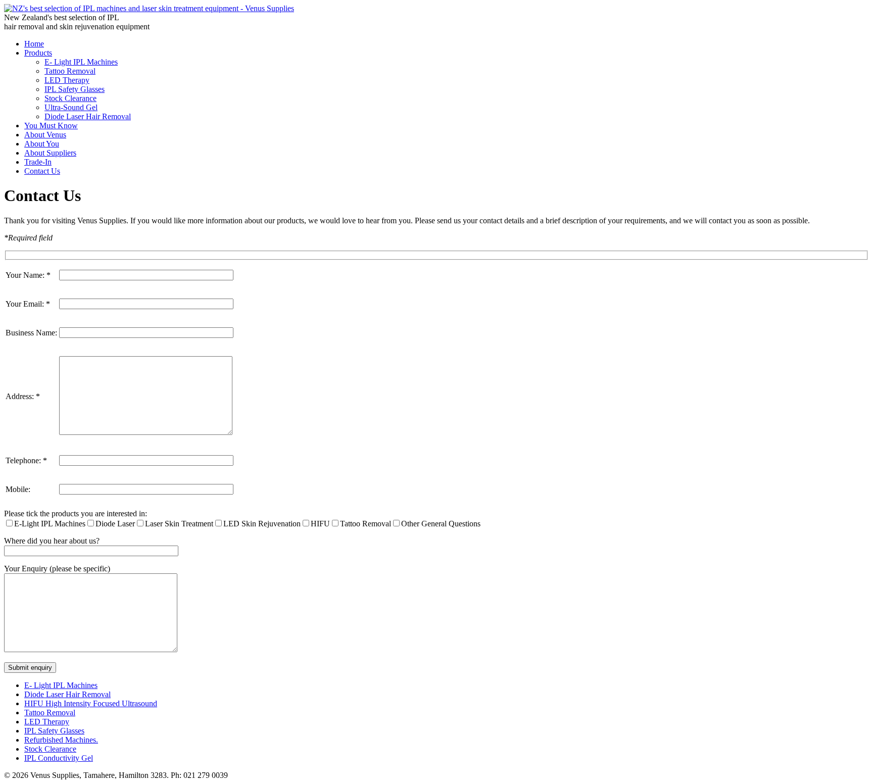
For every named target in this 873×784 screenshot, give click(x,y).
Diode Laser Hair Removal (87, 116)
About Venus (45, 134)
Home (34, 43)
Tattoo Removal (69, 71)
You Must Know (51, 125)
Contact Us (42, 171)
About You (41, 143)
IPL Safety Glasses (74, 89)
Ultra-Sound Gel (71, 107)
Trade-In (38, 162)
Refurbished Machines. (61, 740)
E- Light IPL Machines (81, 62)
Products (38, 52)
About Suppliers (50, 153)
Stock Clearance (70, 98)
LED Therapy (66, 80)
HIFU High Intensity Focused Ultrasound (90, 703)
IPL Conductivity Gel (58, 758)
